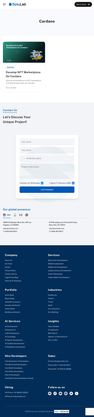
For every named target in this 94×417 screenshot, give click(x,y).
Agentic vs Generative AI (57, 337)
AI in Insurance (54, 309)
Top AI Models (53, 326)
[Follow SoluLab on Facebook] (49, 393)
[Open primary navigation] (4, 4)
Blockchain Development (58, 260)
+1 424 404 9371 (64, 365)
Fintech (51, 298)
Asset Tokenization (55, 274)
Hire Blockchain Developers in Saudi (19, 378)
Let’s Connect (47, 189)
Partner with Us (11, 274)
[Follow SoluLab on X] (76, 393)
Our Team (8, 264)
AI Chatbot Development (14, 343)
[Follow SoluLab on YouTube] (60, 393)
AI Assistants (53, 330)
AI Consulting (10, 337)
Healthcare (52, 295)
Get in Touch (81, 4)
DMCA (57, 411)
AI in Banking (53, 312)
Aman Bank (9, 295)
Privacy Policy (10, 270)
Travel (50, 302)
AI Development (11, 326)
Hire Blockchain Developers (16, 365)
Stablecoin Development (57, 267)
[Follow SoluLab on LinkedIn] (66, 393)
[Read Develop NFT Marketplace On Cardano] (41, 88)
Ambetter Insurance (12, 302)
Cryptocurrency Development (59, 270)
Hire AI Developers (12, 375)
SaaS (50, 305)
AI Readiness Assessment (15, 347)
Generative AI (10, 330)
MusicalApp (9, 298)
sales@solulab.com (10, 228)
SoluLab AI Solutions (13, 281)
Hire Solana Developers (14, 371)
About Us (8, 260)
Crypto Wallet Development (59, 277)
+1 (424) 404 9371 (10, 231)
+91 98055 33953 (20, 392)
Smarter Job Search (12, 305)
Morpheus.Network (12, 312)
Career (7, 267)
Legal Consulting (11, 277)
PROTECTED (64, 411)
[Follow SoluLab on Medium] (71, 393)
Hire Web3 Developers (13, 368)
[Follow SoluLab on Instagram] (55, 393)
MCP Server (52, 333)
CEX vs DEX (53, 340)
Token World (10, 309)
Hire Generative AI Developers (17, 361)
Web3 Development (55, 264)
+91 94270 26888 (64, 369)
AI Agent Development (14, 340)
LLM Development (12, 333)
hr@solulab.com (19, 396)
